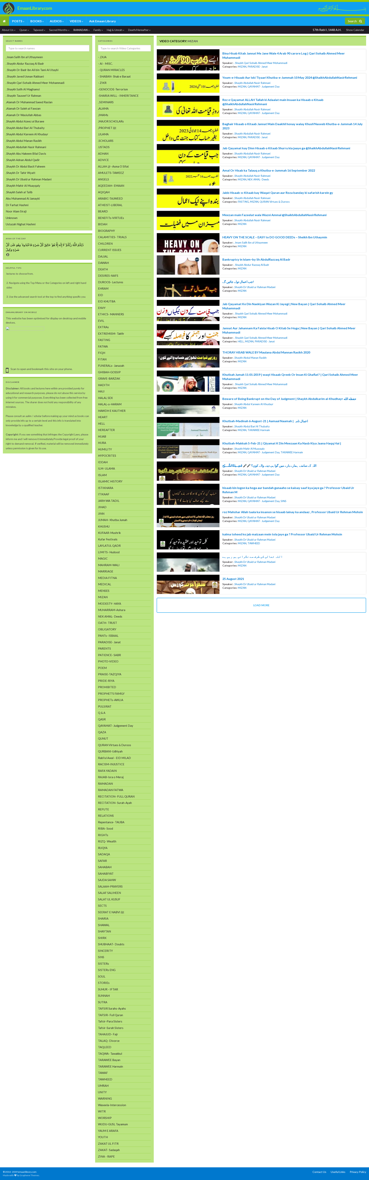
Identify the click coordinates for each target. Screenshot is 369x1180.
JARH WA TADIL (108, 500)
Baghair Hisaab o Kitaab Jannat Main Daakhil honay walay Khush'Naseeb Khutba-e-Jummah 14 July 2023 (292, 126)
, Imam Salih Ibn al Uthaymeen (251, 242)
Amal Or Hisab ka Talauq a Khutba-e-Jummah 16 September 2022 (268, 170)
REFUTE (103, 809)
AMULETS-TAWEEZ (111, 172)
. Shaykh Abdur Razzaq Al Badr (251, 264)
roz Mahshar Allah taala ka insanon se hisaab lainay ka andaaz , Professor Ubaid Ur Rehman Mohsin (292, 512)
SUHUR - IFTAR (108, 989)
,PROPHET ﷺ (107, 128)
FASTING (243, 201)
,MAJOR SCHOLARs (111, 121)
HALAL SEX (105, 398)
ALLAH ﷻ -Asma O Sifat (113, 166)
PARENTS (104, 648)
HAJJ (101, 391)
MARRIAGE (105, 571)
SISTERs (103, 963)
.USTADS (104, 147)
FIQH (101, 352)
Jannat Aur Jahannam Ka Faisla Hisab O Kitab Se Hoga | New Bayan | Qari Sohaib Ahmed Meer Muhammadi (289, 330)
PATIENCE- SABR (109, 655)
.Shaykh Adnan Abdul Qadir (23, 160)
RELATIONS (106, 815)
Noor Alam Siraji (16, 211)
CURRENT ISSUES (109, 250)
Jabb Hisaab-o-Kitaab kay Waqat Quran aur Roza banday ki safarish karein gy (277, 192)
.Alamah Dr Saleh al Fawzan (23, 108)
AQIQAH (104, 192)
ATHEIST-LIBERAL (110, 205)
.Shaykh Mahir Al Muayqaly (249, 448)
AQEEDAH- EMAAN (111, 185)
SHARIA (103, 918)
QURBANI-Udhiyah (110, 751)
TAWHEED (254, 543)
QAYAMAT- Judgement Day (264, 86)
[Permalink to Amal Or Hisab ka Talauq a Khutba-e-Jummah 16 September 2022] (188, 176)
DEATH (103, 269)
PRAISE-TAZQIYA (109, 674)
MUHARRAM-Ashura (111, 610)
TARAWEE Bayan (109, 1060)
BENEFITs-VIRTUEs (111, 218)
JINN (101, 513)
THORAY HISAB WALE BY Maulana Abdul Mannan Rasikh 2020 (266, 352)
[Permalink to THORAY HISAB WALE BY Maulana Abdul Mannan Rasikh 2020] (188, 357)
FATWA (103, 346)
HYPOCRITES (107, 455)
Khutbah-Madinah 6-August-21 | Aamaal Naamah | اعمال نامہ (265, 421)
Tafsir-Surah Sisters (110, 1028)
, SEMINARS (106, 102)
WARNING (105, 1098)
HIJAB (102, 436)
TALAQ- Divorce (109, 1040)
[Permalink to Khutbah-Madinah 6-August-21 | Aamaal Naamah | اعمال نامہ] (188, 426)
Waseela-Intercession (112, 1105)
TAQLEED (104, 1047)
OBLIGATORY (107, 629)
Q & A (101, 712)
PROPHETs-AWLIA (110, 700)
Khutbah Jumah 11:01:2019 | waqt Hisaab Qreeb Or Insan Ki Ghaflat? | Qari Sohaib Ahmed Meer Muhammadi (290, 377)
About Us (8, 29)
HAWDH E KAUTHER (111, 410)
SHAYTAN (104, 931)
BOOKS (36, 21)
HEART (103, 417)
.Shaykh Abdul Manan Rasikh (250, 357)
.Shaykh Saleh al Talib (19, 192)
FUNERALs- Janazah (111, 365)
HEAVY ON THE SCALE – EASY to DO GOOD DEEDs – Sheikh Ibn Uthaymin (274, 237)
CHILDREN (105, 243)
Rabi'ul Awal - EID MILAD (114, 758)
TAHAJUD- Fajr (108, 1034)
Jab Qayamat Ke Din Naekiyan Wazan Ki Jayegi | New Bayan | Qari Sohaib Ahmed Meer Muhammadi (284, 306)
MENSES (103, 590)
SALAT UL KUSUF (109, 899)
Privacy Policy (358, 1171)
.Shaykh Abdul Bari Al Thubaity (252, 426)
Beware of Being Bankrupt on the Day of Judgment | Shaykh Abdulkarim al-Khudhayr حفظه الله (289, 398)
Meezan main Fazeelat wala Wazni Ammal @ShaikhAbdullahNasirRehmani (274, 215)
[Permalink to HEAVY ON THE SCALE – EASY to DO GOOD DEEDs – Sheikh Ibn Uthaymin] (188, 242)
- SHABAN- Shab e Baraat (114, 76)
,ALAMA (103, 108)
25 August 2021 (233, 579)
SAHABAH (104, 867)
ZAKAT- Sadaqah (109, 1150)
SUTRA (102, 1002)
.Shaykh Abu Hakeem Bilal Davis (26, 153)
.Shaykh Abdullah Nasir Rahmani (252, 82)
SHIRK (102, 938)
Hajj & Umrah (115, 29)
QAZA (102, 732)
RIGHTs (103, 835)
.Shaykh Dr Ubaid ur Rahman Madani (254, 287)
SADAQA (104, 854)
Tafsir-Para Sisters (110, 1021)
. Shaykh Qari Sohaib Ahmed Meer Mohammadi (260, 62)
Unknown (11, 218)
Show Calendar (355, 29)
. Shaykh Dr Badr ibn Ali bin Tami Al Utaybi (32, 70)
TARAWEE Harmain (259, 430)
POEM (102, 668)
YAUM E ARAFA (108, 1130)
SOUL (101, 976)
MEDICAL (104, 584)
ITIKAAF (103, 494)
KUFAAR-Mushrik (109, 532)
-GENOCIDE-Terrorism (113, 89)
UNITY (102, 1092)
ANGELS (103, 179)
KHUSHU (104, 526)
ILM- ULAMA (106, 468)
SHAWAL (104, 925)
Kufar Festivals (107, 539)
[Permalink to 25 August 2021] (188, 584)
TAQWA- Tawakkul (110, 1053)
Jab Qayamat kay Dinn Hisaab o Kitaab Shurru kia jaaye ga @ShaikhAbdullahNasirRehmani (286, 148)
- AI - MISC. (105, 63)
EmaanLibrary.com (34, 8)
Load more (261, 605)
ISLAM (102, 475)
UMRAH (103, 1085)
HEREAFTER (106, 430)
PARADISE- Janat (258, 66)
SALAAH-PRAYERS (110, 886)
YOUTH (103, 1137)
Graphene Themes (29, 1175)
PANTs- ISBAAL (108, 635)
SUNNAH (104, 995)
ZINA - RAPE (106, 1156)
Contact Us (319, 1171)
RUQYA (102, 848)
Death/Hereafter (138, 29)
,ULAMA (103, 134)
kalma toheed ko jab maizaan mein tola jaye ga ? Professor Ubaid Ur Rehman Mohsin (282, 534)
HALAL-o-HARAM (109, 404)
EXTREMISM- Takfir (111, 333)
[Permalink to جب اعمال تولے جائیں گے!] (188, 287)
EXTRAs (103, 327)
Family (97, 29)
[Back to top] (8, 1171)
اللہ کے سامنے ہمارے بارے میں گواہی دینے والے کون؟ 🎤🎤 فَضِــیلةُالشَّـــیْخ (269, 465)
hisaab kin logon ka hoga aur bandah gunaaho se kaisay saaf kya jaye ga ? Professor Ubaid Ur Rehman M (288, 490)
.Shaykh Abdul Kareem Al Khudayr (253, 404)
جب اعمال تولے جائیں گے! (238, 281)
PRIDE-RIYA (106, 680)
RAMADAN (80, 29)
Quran (23, 29)
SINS (283, 501)
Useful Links (338, 1171)
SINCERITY (105, 950)
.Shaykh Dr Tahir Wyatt (20, 172)
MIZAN (242, 66)
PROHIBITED (107, 687)
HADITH (103, 385)
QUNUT (103, 738)
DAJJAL (103, 256)
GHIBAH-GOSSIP (109, 372)
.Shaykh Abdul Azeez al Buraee (25, 121)
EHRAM (103, 288)
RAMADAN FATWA (110, 790)
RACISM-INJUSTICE (111, 764)
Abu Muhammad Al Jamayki (23, 198)
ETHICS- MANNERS (111, 314)
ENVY (102, 308)
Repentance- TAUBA (111, 822)
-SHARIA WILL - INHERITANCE (118, 95)
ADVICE (103, 160)
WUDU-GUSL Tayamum (113, 1124)
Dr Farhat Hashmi (17, 205)
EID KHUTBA (106, 301)
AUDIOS (56, 21)
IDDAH (103, 462)
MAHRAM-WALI (109, 565)
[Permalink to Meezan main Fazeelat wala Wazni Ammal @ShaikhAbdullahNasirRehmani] (188, 220)
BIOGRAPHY (106, 230)
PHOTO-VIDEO (108, 661)
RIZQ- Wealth (107, 841)
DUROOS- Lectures (110, 282)
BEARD (103, 211)
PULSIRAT (104, 706)
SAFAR (102, 860)
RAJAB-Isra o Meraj (111, 777)
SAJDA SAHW (107, 880)
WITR (102, 1111)
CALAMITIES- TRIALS (112, 237)
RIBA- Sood (105, 828)
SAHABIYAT (106, 873)
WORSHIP (105, 1118)
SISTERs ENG (107, 970)
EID (100, 295)
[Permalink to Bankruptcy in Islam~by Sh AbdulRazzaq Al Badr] (188, 265)
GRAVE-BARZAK (109, 378)
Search (352, 21)
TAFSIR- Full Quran (110, 1015)
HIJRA (102, 442)
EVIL (101, 320)
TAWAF (103, 1072)
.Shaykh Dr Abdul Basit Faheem (25, 166)
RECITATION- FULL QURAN (116, 796)
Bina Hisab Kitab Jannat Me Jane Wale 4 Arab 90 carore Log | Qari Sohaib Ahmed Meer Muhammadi (283, 55)
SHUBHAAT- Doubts (111, 944)
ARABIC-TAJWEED (110, 198)
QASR (102, 719)
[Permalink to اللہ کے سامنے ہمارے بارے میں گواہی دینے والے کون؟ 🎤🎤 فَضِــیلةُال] (188, 471)
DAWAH (103, 262)
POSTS (17, 21)
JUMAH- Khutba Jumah (112, 520)
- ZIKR (102, 82)
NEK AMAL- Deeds (258, 179)
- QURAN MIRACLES (111, 70)
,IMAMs (103, 115)
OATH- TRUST (107, 622)
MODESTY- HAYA (109, 603)
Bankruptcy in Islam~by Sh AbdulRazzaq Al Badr (256, 259)
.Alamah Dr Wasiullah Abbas (23, 115)
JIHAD (102, 507)
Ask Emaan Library (102, 21)
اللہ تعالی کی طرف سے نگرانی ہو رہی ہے (252, 556)
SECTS (102, 905)
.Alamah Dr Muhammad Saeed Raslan (29, 102)
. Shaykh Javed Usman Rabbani (25, 76)
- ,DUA (102, 57)
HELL (241, 341)
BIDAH (102, 224)
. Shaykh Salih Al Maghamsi (23, 89)
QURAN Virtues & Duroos (275, 201)
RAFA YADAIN (107, 770)
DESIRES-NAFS (108, 275)
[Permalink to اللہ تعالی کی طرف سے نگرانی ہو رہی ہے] (188, 562)
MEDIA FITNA (107, 578)
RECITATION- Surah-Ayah (115, 802)
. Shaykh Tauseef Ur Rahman (23, 95)
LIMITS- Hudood (109, 552)
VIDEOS (76, 21)
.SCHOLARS (105, 140)
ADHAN (103, 153)
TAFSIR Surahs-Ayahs (112, 1008)
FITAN (102, 359)
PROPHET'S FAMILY (111, 693)
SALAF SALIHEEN (109, 892)
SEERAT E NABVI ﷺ (111, 912)
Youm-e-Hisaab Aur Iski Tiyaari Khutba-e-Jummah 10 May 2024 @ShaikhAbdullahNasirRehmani (289, 77)
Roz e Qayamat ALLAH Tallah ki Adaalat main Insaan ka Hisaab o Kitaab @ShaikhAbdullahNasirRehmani (272, 102)
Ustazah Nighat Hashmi (21, 224)
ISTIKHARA (105, 488)
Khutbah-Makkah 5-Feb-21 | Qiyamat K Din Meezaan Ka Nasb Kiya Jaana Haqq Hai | (281, 443)
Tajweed (38, 29)
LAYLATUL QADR (109, 545)
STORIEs (104, 982)
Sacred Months (58, 29)
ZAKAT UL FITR (108, 1143)
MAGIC (103, 558)
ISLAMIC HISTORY (110, 481)
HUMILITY (105, 449)
